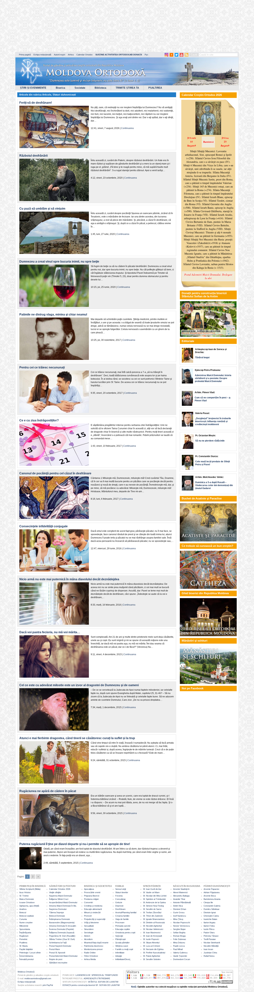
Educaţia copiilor (122, 929)
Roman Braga (179, 936)
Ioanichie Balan (210, 919)
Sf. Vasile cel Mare (151, 892)
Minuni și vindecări (92, 912)
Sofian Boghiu (179, 932)
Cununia (23, 919)
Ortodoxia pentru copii (125, 932)
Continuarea (127, 128)
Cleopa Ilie (208, 902)
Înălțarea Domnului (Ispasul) (61, 932)
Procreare (119, 922)
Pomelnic (23, 939)
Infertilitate (119, 952)
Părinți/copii (120, 939)
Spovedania (24, 929)
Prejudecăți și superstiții (94, 919)
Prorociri (88, 916)
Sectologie (88, 932)
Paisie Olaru (209, 932)
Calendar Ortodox (84, 55)
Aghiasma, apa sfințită (29, 906)
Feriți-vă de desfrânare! (35, 102)
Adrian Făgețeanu (212, 892)
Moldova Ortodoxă (26, 972)
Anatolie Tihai (179, 899)
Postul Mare (54, 949)
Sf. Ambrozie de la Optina (154, 902)
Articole (46, 94)
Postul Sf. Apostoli (57, 952)
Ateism (87, 936)
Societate (80, 87)
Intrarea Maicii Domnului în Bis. (63, 906)
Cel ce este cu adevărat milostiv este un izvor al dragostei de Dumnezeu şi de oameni (79, 685)
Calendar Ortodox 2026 (59, 889)
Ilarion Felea (209, 926)
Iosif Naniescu (179, 916)
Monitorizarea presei (93, 949)
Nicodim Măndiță (211, 946)
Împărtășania (25, 932)
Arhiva (71, 55)
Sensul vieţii (120, 889)
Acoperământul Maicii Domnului (63, 902)
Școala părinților (122, 942)
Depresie (119, 906)
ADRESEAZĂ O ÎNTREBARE (97, 978)
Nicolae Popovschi (181, 922)
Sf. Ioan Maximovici (151, 932)
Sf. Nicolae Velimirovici (153, 929)
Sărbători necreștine (58, 963)
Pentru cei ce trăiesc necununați (42, 367)
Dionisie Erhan (179, 909)
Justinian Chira (210, 952)
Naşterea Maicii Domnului (60, 896)
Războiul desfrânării (33, 155)
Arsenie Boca (210, 896)
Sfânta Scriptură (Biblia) (30, 889)
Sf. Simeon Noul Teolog (153, 906)
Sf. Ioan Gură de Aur (152, 889)
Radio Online (90, 952)
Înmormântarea (26, 956)
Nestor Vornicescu (181, 926)
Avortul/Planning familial (125, 912)
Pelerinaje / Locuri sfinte (30, 952)
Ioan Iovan (208, 949)
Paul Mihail (178, 949)
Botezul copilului (26, 916)
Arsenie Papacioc (211, 889)
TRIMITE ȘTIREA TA (127, 87)
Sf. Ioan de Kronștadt (152, 936)
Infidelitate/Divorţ (122, 959)
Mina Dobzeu (179, 942)
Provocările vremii (92, 892)
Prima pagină (25, 55)
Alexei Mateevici (180, 892)
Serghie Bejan (179, 929)
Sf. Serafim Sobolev (152, 959)
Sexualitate (89, 926)
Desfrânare (120, 909)
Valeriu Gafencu (180, 952)
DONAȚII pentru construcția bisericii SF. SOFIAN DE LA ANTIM (91, 985)
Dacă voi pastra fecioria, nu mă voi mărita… (49, 632)
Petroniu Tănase (211, 936)
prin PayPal (48, 985)
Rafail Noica (209, 956)
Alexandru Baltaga (181, 896)
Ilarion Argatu (209, 922)
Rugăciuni (23, 936)
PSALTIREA (155, 87)
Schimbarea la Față (58, 942)
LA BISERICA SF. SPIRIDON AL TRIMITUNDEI (96, 975)
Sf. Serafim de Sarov (152, 909)
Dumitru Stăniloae (211, 909)
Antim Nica (178, 906)
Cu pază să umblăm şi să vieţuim (42, 208)
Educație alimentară (93, 909)
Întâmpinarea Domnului (59, 919)
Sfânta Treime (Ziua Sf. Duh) (62, 939)
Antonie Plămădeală (182, 902)
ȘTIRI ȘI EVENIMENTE (33, 87)
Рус (146, 55)
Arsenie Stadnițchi (181, 889)
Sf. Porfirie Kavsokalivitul (154, 952)
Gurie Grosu (178, 912)
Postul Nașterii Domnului (60, 946)
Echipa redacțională (42, 55)
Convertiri (88, 902)
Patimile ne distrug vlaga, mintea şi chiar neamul (53, 314)
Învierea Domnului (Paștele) (61, 929)
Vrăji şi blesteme (91, 922)
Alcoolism (88, 939)
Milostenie (23, 926)
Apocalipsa (89, 889)
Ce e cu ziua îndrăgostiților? (39, 420)
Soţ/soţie (119, 936)
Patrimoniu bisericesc (93, 946)
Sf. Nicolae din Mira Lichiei (154, 896)
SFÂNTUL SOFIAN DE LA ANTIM (103, 982)
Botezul (22, 912)
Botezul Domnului (57, 916)
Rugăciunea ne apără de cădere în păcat (47, 791)
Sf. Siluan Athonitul (151, 942)
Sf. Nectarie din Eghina (153, 949)
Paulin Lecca (179, 946)
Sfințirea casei (121, 946)
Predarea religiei (91, 899)
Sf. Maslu (23, 946)
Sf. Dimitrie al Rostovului (154, 922)
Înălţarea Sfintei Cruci (58, 899)
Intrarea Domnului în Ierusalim (62, 926)
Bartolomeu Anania (212, 899)
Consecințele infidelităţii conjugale (43, 526)
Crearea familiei (122, 916)
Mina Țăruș (178, 919)
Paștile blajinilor (26, 949)
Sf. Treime (24, 896)
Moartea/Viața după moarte (96, 942)
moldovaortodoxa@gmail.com (37, 978)
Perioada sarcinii (122, 926)
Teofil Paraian (210, 939)
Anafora (22, 909)
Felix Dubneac (179, 939)
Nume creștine (26, 922)
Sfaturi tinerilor (121, 892)
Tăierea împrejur (56, 912)
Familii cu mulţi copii (124, 949)
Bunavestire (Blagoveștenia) (62, 922)
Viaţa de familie (122, 919)
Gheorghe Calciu (211, 916)
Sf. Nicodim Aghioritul (152, 926)
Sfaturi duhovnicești (64, 94)
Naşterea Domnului (57, 909)
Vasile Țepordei (180, 956)
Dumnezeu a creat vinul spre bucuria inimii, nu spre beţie (59, 261)
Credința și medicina (93, 906)
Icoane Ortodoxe (27, 902)
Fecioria (119, 896)
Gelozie (118, 902)
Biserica (60, 87)
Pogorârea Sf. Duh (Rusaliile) (62, 936)
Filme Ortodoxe (91, 956)
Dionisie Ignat (210, 912)
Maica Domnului (26, 899)
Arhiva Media (90, 959)
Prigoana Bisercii (91, 896)
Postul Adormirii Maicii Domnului (63, 956)
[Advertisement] (113, 26)
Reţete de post (55, 959)
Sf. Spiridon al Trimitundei (154, 899)
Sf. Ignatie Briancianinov (154, 919)
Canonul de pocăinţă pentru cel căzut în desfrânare (55, 473)
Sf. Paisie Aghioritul (151, 956)
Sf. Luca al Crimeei (151, 946)
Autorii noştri (59, 55)
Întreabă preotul (26, 959)
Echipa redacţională (26, 982)
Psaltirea (23, 942)
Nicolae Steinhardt (212, 942)
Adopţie (118, 956)
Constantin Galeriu (212, 906)
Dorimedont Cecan (181, 959)
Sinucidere (89, 929)
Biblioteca (100, 87)
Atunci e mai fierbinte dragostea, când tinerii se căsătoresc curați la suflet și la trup (77, 738)
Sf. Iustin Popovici (151, 939)
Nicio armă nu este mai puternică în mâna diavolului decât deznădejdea (69, 579)
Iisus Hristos (25, 892)
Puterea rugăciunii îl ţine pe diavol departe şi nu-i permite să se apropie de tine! (74, 844)
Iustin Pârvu (209, 929)
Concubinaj (120, 899)
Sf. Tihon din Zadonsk (153, 916)
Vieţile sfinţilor (55, 892)
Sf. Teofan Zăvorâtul (152, 912)
